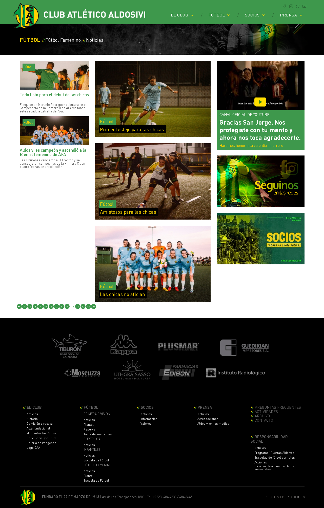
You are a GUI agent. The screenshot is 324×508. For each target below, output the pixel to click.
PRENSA (288, 14)
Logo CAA (33, 447)
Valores (146, 423)
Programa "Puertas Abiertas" (275, 452)
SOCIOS (252, 14)
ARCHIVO (262, 416)
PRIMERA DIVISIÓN (97, 414)
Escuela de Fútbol (96, 460)
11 (77, 306)
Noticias (32, 414)
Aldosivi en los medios (213, 423)
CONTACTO (264, 420)
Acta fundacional (38, 428)
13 (88, 306)
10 (72, 306)
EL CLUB (179, 14)
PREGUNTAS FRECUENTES (278, 407)
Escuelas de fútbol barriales (274, 457)
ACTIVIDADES (266, 411)
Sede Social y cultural (42, 438)
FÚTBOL (217, 14)
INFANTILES (92, 449)
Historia (32, 418)
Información (148, 418)
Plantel (89, 424)
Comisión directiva (40, 423)
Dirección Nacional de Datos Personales (274, 468)
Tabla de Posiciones (98, 434)
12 (83, 306)
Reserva (89, 429)
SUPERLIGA (92, 439)
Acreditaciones (207, 418)
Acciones (260, 462)
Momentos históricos (41, 433)
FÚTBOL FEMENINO (98, 465)
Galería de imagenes (41, 442)
